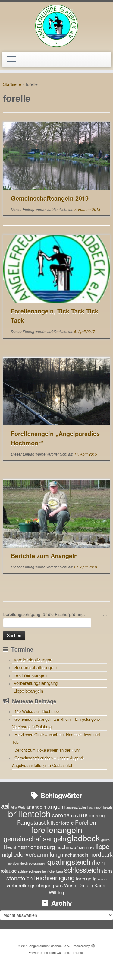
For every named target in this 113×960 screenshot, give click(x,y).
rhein (98, 862)
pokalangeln (37, 863)
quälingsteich (69, 861)
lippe (102, 846)
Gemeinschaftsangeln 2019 (50, 198)
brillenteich (29, 813)
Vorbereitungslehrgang (36, 683)
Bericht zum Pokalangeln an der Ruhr (47, 750)
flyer (55, 822)
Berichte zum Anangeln (44, 555)
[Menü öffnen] (11, 59)
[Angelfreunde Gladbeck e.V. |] (56, 26)
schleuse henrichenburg (46, 871)
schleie (23, 871)
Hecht (10, 847)
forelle (67, 822)
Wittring (56, 892)
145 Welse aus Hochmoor (37, 711)
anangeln (36, 806)
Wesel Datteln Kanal (85, 885)
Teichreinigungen (30, 675)
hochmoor (67, 847)
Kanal (83, 847)
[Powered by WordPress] (93, 944)
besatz (107, 807)
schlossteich (82, 869)
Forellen (85, 822)
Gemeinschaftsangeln (35, 667)
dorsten (97, 815)
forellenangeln (56, 829)
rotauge (9, 870)
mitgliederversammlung (30, 854)
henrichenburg (36, 846)
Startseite (12, 84)
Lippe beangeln (28, 691)
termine (84, 878)
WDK (59, 886)
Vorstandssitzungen (33, 659)
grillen (105, 840)
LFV (91, 847)
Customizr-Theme (70, 952)
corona (61, 815)
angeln (56, 806)
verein (102, 879)
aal (5, 805)
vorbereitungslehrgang (30, 885)
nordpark (101, 854)
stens (107, 870)
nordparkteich (18, 863)
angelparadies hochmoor (84, 807)
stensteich (19, 878)
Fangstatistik (33, 822)
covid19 (79, 815)
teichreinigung (54, 877)
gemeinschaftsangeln (35, 838)
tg (95, 878)
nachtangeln (75, 854)
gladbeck (83, 838)
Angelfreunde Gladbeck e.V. (49, 945)
